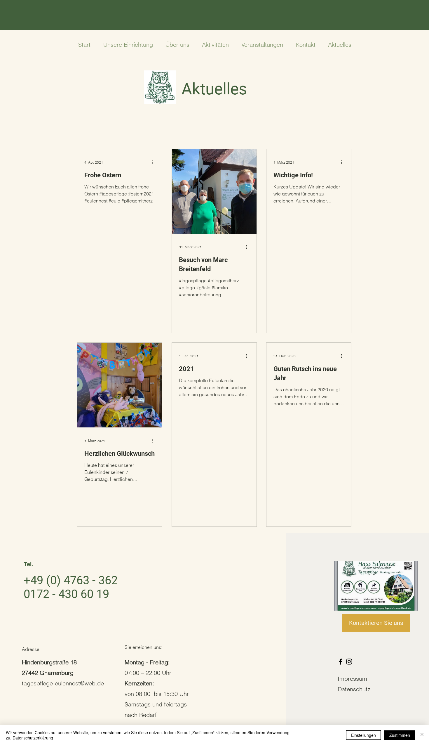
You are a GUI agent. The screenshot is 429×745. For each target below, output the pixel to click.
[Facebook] (340, 662)
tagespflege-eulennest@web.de (63, 683)
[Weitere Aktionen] (154, 162)
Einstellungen (363, 735)
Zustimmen (399, 735)
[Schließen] (421, 735)
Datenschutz (354, 689)
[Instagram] (349, 662)
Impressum (352, 678)
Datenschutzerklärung (33, 738)
